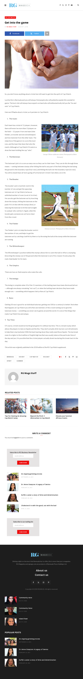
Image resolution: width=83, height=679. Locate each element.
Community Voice (25, 608)
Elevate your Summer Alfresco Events (64, 417)
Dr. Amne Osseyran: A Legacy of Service (35, 484)
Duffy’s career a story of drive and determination (39, 495)
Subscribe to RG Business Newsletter (23, 452)
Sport (9, 361)
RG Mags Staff (12, 27)
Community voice (25, 598)
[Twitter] (69, 356)
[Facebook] (65, 356)
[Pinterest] (73, 356)
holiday (46, 357)
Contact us (41, 575)
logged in (17, 437)
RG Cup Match (10, 17)
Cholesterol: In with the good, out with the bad (38, 505)
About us (41, 570)
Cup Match (34, 357)
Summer (20, 361)
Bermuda (10, 357)
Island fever (23, 619)
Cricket (22, 357)
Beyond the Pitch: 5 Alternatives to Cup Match (40, 417)
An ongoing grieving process (31, 474)
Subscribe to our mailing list (23, 522)
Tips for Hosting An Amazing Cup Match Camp (15, 417)
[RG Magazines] (19, 5)
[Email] (76, 356)
